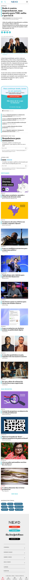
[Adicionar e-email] (26, 148)
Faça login (14, 530)
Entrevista (3, 273)
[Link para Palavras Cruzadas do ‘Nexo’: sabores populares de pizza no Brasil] (14, 425)
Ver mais (14, 494)
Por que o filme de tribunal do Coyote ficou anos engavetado (12, 382)
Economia (10, 503)
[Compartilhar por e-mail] (7, 32)
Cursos (6, 567)
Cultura (11, 506)
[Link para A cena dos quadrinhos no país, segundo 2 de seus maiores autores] (14, 343)
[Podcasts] (15, 578)
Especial (4, 114)
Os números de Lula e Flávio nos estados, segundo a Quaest (13, 222)
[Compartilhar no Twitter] (5, 32)
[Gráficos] (8, 578)
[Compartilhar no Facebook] (2, 32)
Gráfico (3, 219)
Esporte (12, 509)
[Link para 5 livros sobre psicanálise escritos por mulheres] (14, 450)
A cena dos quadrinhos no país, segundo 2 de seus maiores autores (14, 355)
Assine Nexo (14, 526)
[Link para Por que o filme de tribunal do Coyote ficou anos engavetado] (14, 370)
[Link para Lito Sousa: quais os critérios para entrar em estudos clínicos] (14, 290)
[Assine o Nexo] (2, 578)
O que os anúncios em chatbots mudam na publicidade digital (13, 329)
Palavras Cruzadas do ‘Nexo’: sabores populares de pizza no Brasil (15, 437)
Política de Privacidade (21, 150)
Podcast (3, 193)
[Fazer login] (27, 2)
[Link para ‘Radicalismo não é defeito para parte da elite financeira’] (14, 263)
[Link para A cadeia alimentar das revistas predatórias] (14, 476)
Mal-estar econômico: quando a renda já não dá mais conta (13, 196)
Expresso (3, 246)
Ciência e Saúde (19, 506)
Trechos (4, 130)
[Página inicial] (14, 2)
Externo (4, 126)
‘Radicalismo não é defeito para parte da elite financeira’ (13, 276)
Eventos (6, 570)
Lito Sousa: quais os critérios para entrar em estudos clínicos (14, 302)
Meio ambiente (19, 509)
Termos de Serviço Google (6, 151)
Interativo (4, 118)
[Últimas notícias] (20, 578)
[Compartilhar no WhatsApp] (10, 32)
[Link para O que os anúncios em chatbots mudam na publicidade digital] (14, 316)
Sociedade (4, 506)
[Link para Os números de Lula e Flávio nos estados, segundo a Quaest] (14, 210)
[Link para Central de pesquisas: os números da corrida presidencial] (14, 399)
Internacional (18, 503)
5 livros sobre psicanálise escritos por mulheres (14, 463)
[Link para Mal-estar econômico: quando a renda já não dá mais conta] (14, 183)
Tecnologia (5, 509)
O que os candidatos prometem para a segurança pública (14, 249)
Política (4, 503)
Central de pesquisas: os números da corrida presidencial (15, 412)
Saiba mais (11, 110)
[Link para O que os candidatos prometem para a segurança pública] (14, 237)
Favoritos (4, 122)
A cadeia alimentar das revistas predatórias (13, 488)
